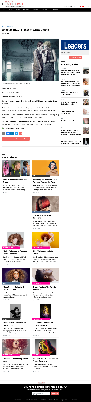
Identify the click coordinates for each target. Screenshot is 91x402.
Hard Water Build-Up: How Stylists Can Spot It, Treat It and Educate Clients (70, 72)
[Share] (8, 133)
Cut (34, 176)
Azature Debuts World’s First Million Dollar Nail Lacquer (71, 142)
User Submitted (8, 247)
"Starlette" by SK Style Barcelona (42, 216)
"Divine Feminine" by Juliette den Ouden (44, 288)
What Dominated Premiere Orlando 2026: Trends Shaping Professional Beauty (71, 132)
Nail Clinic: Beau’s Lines (69, 121)
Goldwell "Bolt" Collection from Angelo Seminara (45, 360)
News (34, 211)
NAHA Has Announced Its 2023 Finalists (69, 94)
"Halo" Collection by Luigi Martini (43, 252)
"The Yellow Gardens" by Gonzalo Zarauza (43, 324)
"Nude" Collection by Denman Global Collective (15, 252)
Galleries (10, 26)
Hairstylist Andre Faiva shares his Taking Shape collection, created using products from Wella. (45, 187)
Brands (63, 79)
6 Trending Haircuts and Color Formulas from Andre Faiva (45, 181)
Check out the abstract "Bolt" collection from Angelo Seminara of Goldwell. (45, 366)
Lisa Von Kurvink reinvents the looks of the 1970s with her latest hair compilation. (15, 295)
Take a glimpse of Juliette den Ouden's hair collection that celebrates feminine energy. (44, 295)
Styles (62, 99)
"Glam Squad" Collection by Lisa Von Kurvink (14, 288)
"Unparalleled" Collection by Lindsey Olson (14, 324)
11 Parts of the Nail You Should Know (69, 112)
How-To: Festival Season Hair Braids (15, 181)
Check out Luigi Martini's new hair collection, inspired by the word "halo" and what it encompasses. (45, 259)
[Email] (3, 133)
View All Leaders (75, 57)
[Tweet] (16, 133)
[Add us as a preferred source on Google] (20, 133)
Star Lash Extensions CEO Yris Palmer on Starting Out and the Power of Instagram (70, 83)
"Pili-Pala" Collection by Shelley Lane (16, 360)
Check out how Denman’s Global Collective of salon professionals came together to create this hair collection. (15, 259)
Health (62, 109)
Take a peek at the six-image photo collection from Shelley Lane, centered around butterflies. (15, 366)
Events (63, 90)
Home (3, 26)
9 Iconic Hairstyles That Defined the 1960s (69, 103)
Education (63, 68)
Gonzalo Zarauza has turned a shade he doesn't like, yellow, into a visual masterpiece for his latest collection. (45, 331)
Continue (55, 394)
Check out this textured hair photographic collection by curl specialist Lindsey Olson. (14, 331)
